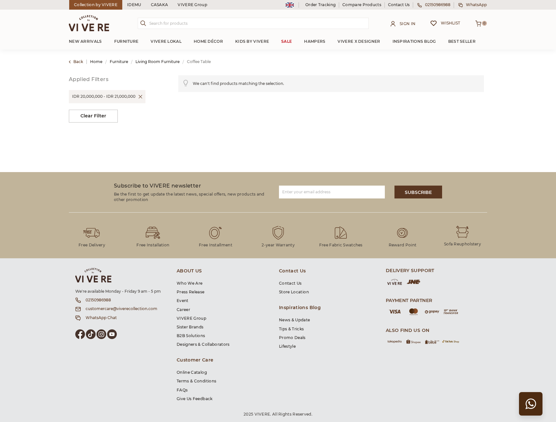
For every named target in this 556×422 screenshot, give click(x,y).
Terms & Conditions (196, 381)
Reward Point (403, 245)
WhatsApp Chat (101, 318)
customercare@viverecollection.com (121, 309)
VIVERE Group (192, 5)
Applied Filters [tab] (88, 79)
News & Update (294, 320)
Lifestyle (287, 346)
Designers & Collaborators (203, 344)
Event (183, 301)
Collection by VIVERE (95, 5)
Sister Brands (190, 327)
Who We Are (190, 283)
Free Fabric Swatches (341, 245)
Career (183, 310)
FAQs (182, 390)
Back (78, 62)
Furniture (119, 62)
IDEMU (134, 5)
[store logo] (89, 23)
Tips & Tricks (291, 329)
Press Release (191, 292)
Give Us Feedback (195, 399)
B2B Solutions (191, 336)
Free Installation (152, 245)
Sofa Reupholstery (462, 244)
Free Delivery (92, 245)
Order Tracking (320, 5)
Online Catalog (192, 372)
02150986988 (437, 5)
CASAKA (159, 5)
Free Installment (215, 245)
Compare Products (361, 5)
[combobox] (253, 23)
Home (96, 62)
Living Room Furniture (158, 62)
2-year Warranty (278, 245)
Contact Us (399, 5)
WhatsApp (476, 5)
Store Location (294, 292)
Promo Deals (292, 338)
